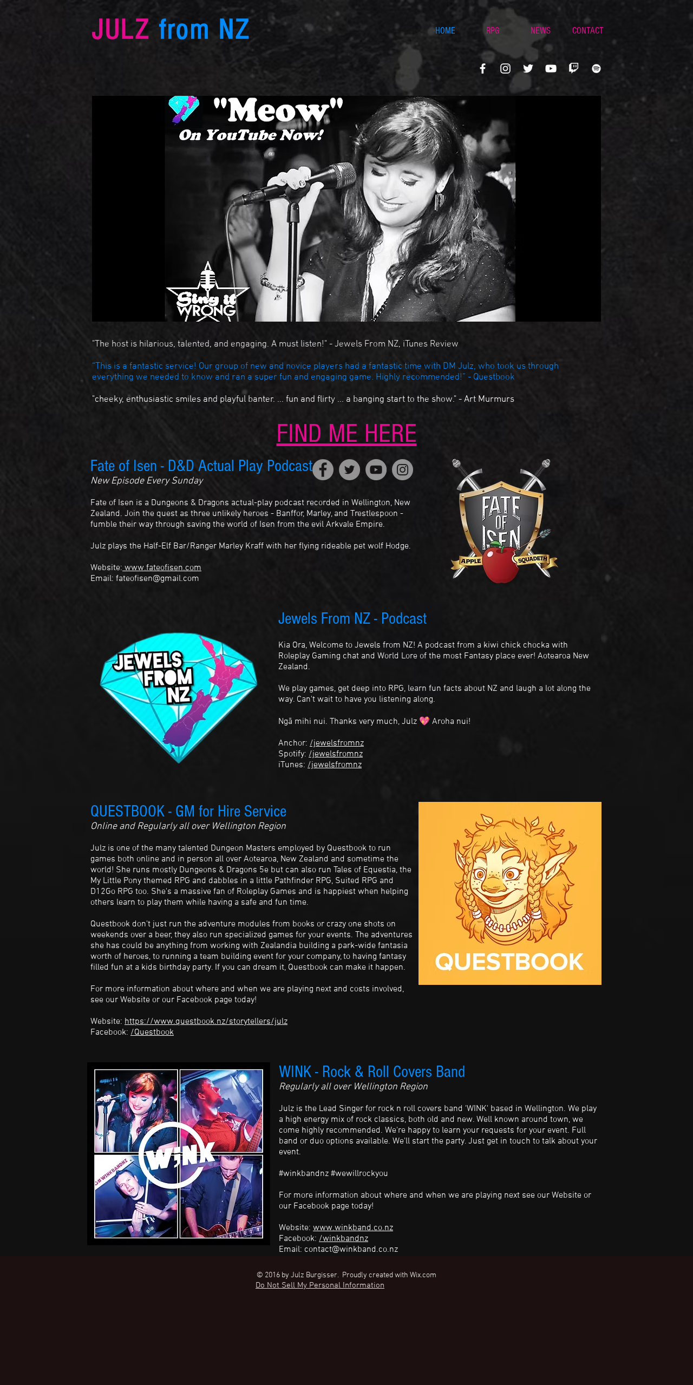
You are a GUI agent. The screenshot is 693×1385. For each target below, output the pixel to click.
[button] (346, 209)
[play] (578, 312)
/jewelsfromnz (337, 743)
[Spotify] (596, 68)
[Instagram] (505, 68)
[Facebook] (482, 68)
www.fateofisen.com (161, 568)
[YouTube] (551, 68)
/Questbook (152, 1032)
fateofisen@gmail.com (157, 578)
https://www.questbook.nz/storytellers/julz (206, 1021)
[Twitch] (573, 68)
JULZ (171, 29)
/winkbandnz (343, 1238)
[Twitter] (528, 68)
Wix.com (423, 1275)
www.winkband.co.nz (353, 1228)
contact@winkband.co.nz (351, 1249)
